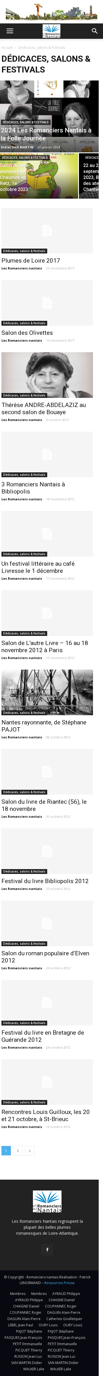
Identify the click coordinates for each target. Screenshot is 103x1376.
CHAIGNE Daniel (62, 1300)
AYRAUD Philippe (66, 1293)
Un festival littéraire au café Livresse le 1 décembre (38, 567)
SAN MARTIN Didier (26, 1362)
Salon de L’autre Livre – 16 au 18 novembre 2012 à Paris (44, 647)
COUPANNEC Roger (61, 1306)
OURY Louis (48, 1325)
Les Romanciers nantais (21, 268)
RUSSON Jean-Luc (28, 1356)
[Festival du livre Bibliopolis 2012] (47, 851)
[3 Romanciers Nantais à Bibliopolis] (47, 454)
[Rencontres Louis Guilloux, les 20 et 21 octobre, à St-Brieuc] (47, 1082)
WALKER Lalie (33, 1369)
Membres (17, 1293)
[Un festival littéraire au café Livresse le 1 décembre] (47, 534)
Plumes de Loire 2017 (30, 260)
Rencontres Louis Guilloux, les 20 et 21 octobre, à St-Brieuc (45, 1116)
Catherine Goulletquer (64, 1318)
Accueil (7, 47)
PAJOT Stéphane (29, 1331)
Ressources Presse (59, 1282)
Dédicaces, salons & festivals (26, 122)
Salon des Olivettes (27, 332)
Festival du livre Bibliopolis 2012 (45, 881)
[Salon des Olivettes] (47, 303)
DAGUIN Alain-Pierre (63, 1312)
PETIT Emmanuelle (27, 1343)
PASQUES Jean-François (23, 1337)
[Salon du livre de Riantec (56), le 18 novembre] (47, 772)
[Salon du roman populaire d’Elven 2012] (47, 923)
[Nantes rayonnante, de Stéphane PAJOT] (47, 692)
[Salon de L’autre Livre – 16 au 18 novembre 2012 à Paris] (47, 613)
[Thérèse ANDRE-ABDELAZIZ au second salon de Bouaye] (47, 375)
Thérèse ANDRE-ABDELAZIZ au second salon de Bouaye (43, 409)
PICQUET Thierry (28, 1350)
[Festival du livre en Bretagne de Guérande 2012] (47, 1003)
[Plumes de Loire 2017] (47, 230)
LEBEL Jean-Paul (20, 1325)
